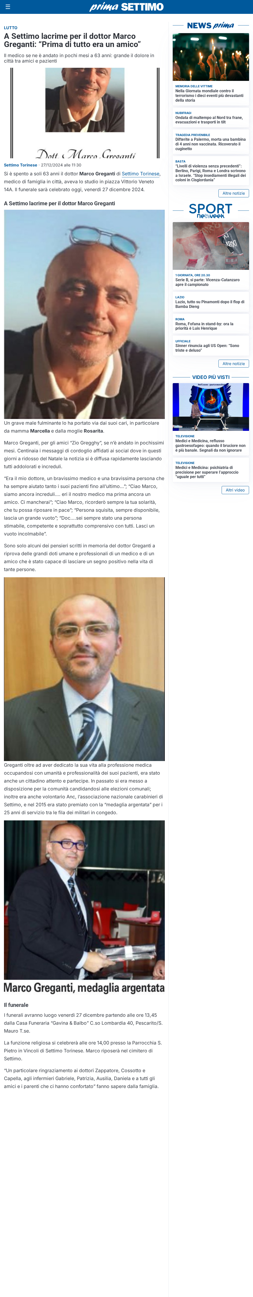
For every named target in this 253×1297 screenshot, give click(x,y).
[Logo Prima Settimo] (126, 7)
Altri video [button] (235, 489)
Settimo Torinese (140, 174)
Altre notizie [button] (234, 193)
